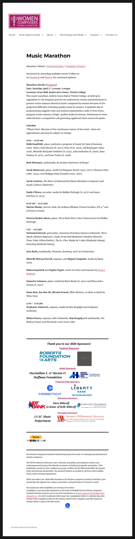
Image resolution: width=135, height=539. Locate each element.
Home (12, 35)
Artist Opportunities (29, 35)
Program (51, 84)
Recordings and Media (72, 35)
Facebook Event (55, 66)
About (50, 35)
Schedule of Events (75, 66)
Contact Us (111, 35)
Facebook (35, 77)
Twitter (48, 77)
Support (94, 35)
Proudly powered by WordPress (24, 527)
